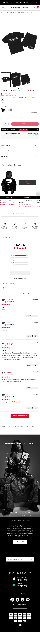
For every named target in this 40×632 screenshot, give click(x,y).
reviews (8, 453)
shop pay (21, 478)
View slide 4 (18, 213)
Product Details (6, 145)
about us (8, 450)
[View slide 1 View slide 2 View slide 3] (20, 79)
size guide (8, 457)
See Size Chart (34, 112)
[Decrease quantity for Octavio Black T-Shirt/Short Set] (2, 123)
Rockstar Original (20, 604)
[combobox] (30, 294)
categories (9, 461)
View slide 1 (18, 88)
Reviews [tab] (4, 238)
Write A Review (20, 273)
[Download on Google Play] (20, 585)
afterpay (21, 482)
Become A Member (19, 95)
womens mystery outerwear (7, 200)
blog (20, 474)
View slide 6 (21, 213)
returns (21, 471)
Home (2, 12)
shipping (21, 467)
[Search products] (34, 8)
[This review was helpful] (32, 315)
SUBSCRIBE (20, 542)
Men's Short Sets (11, 12)
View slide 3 (21, 88)
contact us (22, 453)
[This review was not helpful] (35, 315)
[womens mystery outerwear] (9, 182)
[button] (37, 7)
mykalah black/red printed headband (25, 201)
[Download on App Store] (20, 579)
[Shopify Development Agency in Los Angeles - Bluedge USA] (20, 625)
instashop (22, 463)
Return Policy (5, 156)
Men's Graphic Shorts (29, 426)
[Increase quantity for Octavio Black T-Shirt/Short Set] (8, 123)
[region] (20, 256)
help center (22, 450)
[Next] (37, 43)
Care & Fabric (5, 151)
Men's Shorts (20, 426)
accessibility (10, 480)
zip (19, 489)
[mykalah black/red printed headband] (27, 182)
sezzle (20, 486)
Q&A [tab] (10, 238)
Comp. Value (13, 93)
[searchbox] (21, 283)
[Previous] (3, 43)
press (7, 477)
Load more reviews (20, 416)
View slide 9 (26, 213)
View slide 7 (23, 213)
